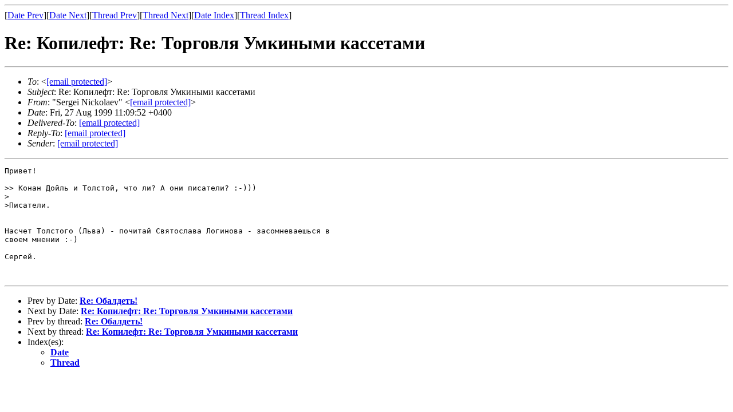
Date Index (214, 15)
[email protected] (109, 123)
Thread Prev (114, 15)
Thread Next (165, 15)
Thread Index (264, 15)
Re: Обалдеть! (108, 301)
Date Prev (25, 15)
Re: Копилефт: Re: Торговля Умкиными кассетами (187, 311)
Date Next (67, 15)
